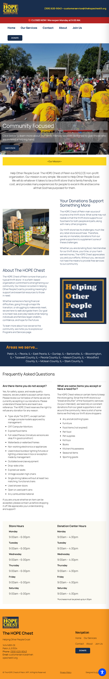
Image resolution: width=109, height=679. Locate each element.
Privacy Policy (65, 672)
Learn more (10, 148)
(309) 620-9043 (18, 651)
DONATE (14, 38)
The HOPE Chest (18, 633)
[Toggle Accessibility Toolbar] (102, 672)
